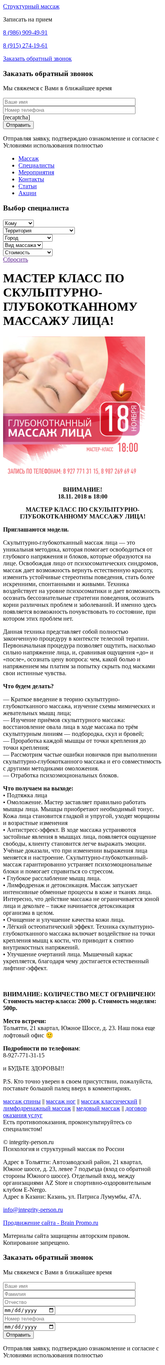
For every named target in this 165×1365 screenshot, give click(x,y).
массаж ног (61, 1101)
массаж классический (109, 1101)
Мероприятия (36, 172)
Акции (27, 193)
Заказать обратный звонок (37, 58)
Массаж (28, 158)
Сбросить (15, 259)
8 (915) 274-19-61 (25, 45)
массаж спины (22, 1101)
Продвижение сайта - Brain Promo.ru (50, 1222)
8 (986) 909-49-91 (25, 32)
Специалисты (36, 165)
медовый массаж (98, 1108)
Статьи (27, 186)
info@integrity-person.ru (33, 1209)
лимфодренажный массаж (37, 1108)
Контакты (31, 179)
